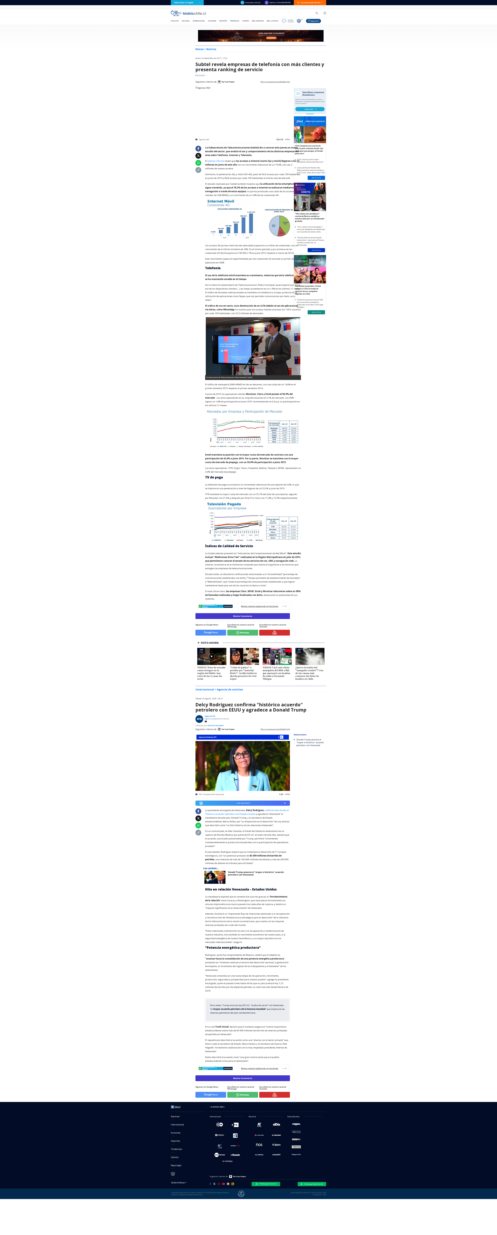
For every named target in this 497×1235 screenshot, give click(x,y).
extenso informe (215, 160)
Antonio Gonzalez (215, 725)
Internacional (199, 21)
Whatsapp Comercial (267, 1184)
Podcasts (175, 21)
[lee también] (215, 877)
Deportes (223, 21)
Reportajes (176, 1165)
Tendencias (234, 21)
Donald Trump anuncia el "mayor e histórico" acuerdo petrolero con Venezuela (256, 873)
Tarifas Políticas (178, 1182)
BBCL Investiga (258, 21)
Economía (212, 21)
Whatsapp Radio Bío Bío (313, 1184)
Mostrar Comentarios (242, 616)
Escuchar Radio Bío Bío (311, 2)
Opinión (245, 21)
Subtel (202, 75)
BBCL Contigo (272, 21)
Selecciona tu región (183, 2)
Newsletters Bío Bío (253, 2)
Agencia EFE (210, 716)
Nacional (186, 21)
